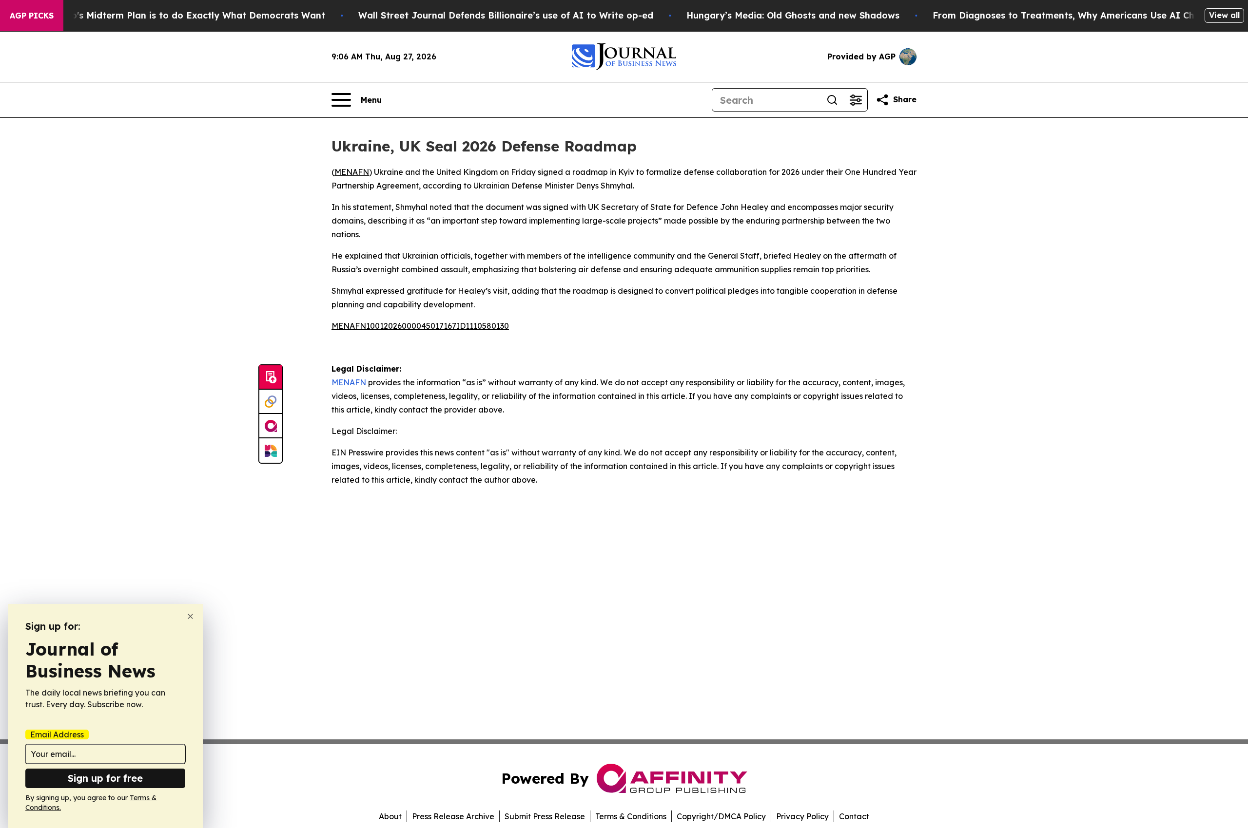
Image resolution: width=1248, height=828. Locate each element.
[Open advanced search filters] (855, 100)
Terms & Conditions (630, 816)
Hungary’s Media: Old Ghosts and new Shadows (792, 15)
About (390, 816)
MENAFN (351, 172)
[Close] (190, 616)
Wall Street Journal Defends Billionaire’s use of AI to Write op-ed (505, 15)
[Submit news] (270, 377)
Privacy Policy (802, 816)
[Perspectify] (270, 402)
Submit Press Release (545, 816)
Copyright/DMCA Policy (721, 816)
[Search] (832, 100)
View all (1224, 15)
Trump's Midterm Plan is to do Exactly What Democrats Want (186, 15)
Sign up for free (105, 778)
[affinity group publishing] (270, 426)
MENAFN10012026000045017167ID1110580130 (420, 326)
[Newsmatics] (270, 450)
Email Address (57, 734)
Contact (854, 816)
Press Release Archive (453, 816)
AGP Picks (32, 15)
